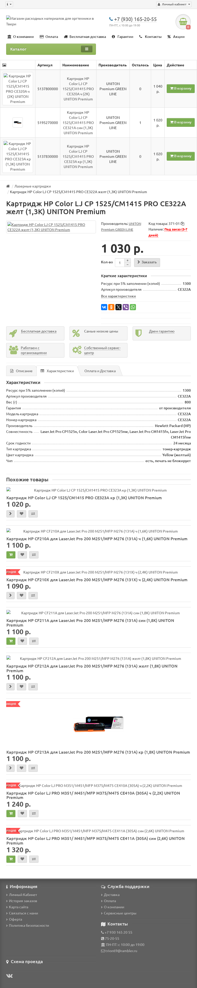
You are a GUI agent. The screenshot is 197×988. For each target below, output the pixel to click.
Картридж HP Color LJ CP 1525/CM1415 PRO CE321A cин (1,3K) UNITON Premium (78, 122)
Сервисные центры (120, 913)
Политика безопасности (29, 925)
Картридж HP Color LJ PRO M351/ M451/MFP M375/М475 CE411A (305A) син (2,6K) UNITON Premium (95, 840)
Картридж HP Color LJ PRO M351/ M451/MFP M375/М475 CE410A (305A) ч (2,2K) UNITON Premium (93, 795)
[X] (118, 307)
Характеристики (60, 370)
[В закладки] (21, 513)
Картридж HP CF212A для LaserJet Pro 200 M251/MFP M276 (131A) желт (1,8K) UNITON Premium (92, 668)
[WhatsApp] (133, 307)
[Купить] (10, 554)
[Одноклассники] (111, 307)
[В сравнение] (33, 513)
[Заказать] (10, 513)
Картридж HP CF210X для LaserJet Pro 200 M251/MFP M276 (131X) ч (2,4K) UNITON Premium (97, 579)
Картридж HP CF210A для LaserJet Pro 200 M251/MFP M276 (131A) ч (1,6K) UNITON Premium (97, 538)
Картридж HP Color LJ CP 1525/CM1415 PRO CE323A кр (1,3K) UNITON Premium (78, 156)
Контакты (153, 36)
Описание (24, 370)
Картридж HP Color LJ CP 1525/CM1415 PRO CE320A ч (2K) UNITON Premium (78, 88)
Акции (179, 36)
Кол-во (107, 261)
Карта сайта (18, 906)
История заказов (23, 900)
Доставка (112, 894)
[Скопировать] (182, 223)
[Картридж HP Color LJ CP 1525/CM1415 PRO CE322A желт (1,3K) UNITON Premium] (51, 227)
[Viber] (126, 307)
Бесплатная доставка (88, 36)
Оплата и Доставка (100, 370)
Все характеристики (118, 296)
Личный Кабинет (23, 894)
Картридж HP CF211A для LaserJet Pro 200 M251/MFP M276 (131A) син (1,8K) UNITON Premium (90, 622)
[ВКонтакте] (104, 307)
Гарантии (125, 36)
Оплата (51, 36)
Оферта (15, 919)
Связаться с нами (23, 913)
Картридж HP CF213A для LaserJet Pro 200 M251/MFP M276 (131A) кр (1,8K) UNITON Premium (98, 752)
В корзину (182, 88)
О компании (23, 36)
